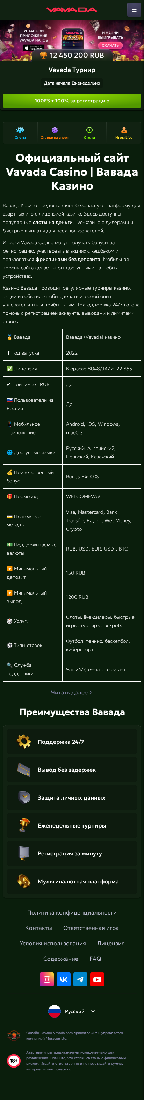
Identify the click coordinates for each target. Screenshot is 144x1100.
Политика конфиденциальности (72, 912)
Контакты (38, 927)
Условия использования (53, 943)
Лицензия (111, 943)
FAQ (95, 958)
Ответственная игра (91, 927)
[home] (72, 10)
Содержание (60, 958)
